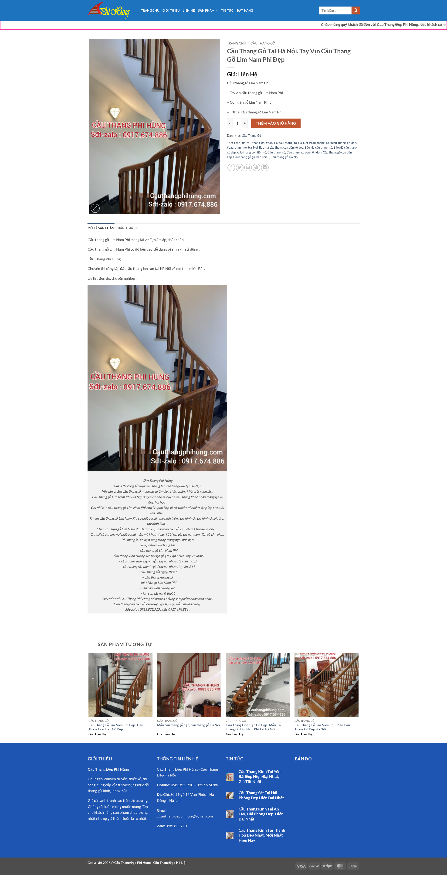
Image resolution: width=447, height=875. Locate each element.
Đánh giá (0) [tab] (128, 228)
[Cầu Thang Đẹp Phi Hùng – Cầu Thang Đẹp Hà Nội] (111, 10)
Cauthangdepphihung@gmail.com (186, 816)
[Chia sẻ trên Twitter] (240, 167)
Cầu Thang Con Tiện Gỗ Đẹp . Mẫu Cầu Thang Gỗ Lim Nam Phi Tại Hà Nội (254, 727)
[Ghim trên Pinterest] (256, 167)
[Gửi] (355, 10)
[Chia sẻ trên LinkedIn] (265, 167)
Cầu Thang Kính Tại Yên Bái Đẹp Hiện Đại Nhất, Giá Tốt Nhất (260, 776)
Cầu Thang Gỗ (263, 43)
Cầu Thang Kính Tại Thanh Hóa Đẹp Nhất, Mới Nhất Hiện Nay (262, 835)
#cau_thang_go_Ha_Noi (242, 147)
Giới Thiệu (171, 10)
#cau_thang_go (319, 143)
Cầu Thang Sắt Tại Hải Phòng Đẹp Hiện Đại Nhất (261, 795)
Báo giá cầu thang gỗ (318, 147)
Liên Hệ (189, 10)
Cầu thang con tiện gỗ (251, 152)
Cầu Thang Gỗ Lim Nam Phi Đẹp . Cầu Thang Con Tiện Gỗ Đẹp (115, 727)
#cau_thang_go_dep (343, 143)
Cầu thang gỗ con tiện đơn (304, 152)
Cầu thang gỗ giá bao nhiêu (251, 157)
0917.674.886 (208, 785)
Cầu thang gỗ (276, 152)
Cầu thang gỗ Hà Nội (284, 157)
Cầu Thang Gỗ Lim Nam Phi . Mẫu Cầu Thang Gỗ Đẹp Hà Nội (322, 727)
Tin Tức (227, 10)
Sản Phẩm (206, 10)
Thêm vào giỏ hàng (276, 123)
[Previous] (88, 697)
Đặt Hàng (245, 10)
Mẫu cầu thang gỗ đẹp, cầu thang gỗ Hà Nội (188, 725)
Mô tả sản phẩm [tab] (101, 228)
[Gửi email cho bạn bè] (248, 167)
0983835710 (176, 826)
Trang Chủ (150, 10)
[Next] (358, 697)
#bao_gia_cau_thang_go (249, 143)
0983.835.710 (182, 785)
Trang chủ (236, 43)
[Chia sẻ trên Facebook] (231, 167)
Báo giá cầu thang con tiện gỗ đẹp (281, 147)
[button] (95, 208)
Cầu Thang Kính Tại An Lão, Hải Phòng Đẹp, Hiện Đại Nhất (261, 814)
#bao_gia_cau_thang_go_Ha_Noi (287, 143)
